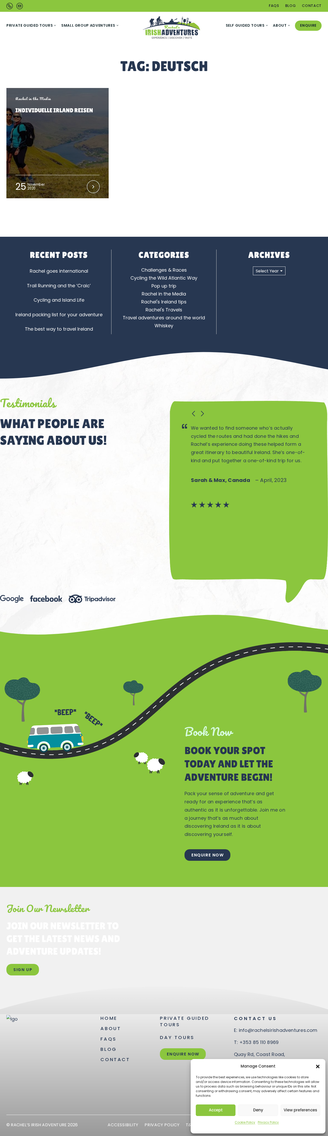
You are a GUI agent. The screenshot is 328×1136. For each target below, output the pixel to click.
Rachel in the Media (164, 294)
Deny (258, 1110)
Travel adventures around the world (164, 317)
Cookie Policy (245, 1122)
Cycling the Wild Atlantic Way (163, 278)
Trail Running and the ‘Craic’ (59, 285)
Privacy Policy (268, 1122)
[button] (317, 1066)
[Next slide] (201, 413)
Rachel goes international (59, 271)
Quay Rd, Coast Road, (259, 1054)
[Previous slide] (193, 413)
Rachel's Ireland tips (164, 302)
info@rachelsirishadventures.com (278, 1030)
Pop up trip (163, 286)
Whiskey (164, 325)
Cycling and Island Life (59, 300)
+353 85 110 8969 (259, 1042)
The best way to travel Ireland (59, 329)
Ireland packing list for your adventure (58, 314)
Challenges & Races (164, 270)
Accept (216, 1110)
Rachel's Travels (164, 310)
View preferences (300, 1110)
